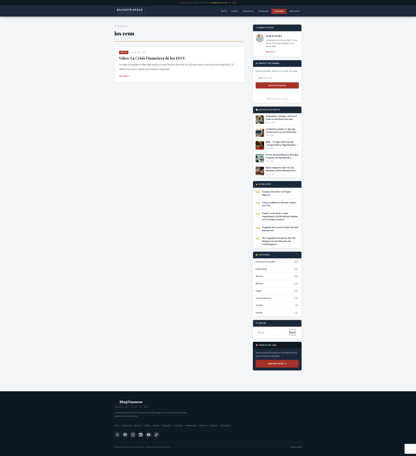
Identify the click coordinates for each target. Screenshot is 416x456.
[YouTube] (148, 435)
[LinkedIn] (141, 435)
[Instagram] (133, 435)
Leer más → (124, 76)
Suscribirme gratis (277, 85)
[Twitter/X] (117, 435)
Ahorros (137, 425)
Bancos (124, 52)
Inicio (224, 11)
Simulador (294, 11)
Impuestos (166, 425)
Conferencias (190, 425)
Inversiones (127, 425)
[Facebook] (125, 435)
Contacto (213, 425)
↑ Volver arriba (296, 447)
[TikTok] (156, 435)
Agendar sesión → (277, 363)
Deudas (156, 425)
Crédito (147, 425)
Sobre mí (203, 425)
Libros (234, 11)
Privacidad (263, 11)
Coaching (279, 11)
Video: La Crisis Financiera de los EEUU (152, 58)
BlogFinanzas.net (220, 2)
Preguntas (248, 11)
